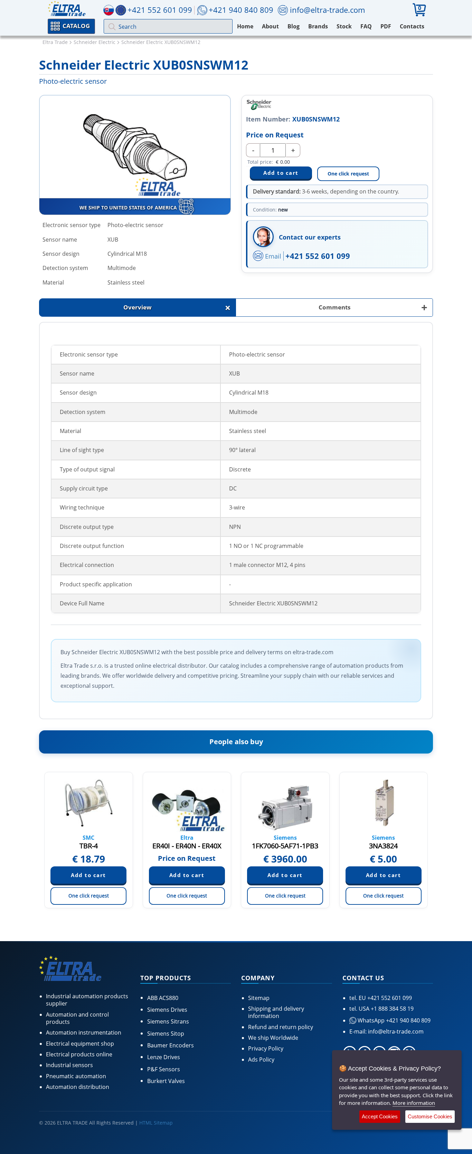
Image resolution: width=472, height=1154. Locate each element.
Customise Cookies (430, 1116)
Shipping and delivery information (276, 1012)
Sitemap (259, 998)
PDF (385, 26)
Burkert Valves (166, 1081)
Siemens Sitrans (168, 1021)
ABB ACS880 (162, 998)
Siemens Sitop (165, 1033)
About (270, 26)
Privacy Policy (265, 1048)
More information (414, 1102)
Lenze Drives (163, 1057)
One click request (348, 173)
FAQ (366, 26)
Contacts (412, 26)
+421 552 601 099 (317, 256)
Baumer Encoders (170, 1045)
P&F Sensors (163, 1069)
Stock (344, 26)
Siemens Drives (167, 1009)
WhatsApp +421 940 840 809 (393, 1020)
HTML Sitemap (156, 1122)
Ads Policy (261, 1059)
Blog (293, 26)
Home (245, 26)
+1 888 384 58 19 (391, 1008)
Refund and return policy (280, 1027)
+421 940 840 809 (241, 9)
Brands (318, 26)
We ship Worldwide (273, 1038)
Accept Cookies (380, 1116)
